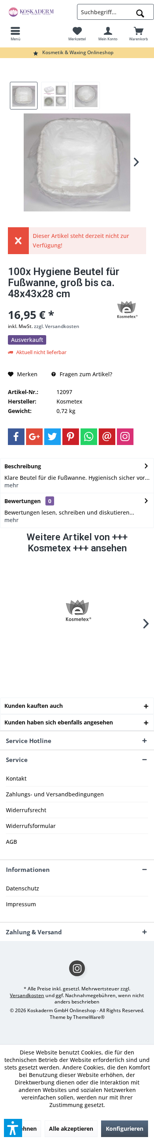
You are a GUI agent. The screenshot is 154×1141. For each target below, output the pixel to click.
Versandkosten (27, 995)
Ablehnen (24, 1128)
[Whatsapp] (89, 436)
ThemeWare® (89, 1017)
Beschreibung (22, 466)
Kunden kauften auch (33, 705)
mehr (11, 485)
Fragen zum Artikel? (85, 374)
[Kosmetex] (77, 611)
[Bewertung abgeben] (56, 304)
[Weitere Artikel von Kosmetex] (126, 310)
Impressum (21, 904)
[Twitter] (52, 436)
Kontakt (16, 778)
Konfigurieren (124, 1128)
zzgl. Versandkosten (56, 326)
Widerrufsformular (31, 826)
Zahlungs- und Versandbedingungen (55, 794)
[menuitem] (15, 33)
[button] (13, 1128)
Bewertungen (22, 501)
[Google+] (34, 436)
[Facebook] (16, 436)
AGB (11, 841)
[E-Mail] (107, 436)
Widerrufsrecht (26, 810)
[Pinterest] (70, 436)
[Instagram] (125, 436)
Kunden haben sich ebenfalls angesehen (58, 722)
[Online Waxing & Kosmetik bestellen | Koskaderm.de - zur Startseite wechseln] (38, 12)
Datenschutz (22, 888)
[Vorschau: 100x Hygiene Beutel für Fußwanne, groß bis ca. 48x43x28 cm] (24, 95)
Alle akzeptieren (71, 1128)
